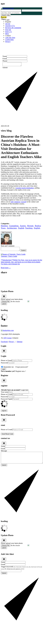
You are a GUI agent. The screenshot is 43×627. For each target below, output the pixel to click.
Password (4, 363)
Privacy (8, 41)
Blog (7, 34)
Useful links (9, 39)
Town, (3, 228)
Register (8, 22)
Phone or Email (6, 360)
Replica (38, 226)
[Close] (4, 296)
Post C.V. (8, 32)
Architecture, (12, 228)
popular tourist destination (25, 188)
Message (4, 451)
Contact (8, 36)
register (4, 410)
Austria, (23, 226)
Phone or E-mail (6, 394)
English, (37, 228)
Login (7, 20)
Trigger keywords (21, 567)
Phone (5, 61)
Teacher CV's (10, 26)
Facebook (4, 342)
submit (4, 304)
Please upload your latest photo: (12, 299)
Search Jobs (6, 15)
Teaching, (29, 228)
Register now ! (21, 371)
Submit (23, 250)
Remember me (15, 367)
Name (5, 56)
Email (5, 59)
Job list (7, 24)
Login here (24, 390)
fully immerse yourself (18, 202)
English (21, 228)
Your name (4, 392)
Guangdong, (14, 226)
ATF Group (7, 338)
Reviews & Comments (13, 28)
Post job (4, 17)
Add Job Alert (10, 38)
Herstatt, (30, 226)
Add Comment (6, 232)
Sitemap (19, 342)
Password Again (6, 399)
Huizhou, (4, 226)
